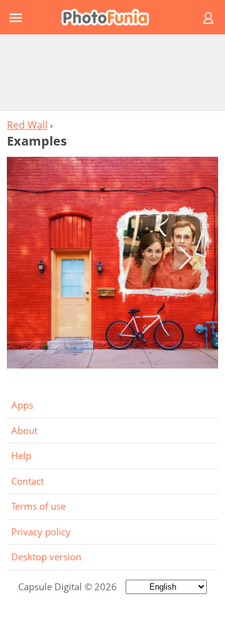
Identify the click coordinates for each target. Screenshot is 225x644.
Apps (22, 405)
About (24, 430)
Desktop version (46, 556)
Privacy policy (41, 531)
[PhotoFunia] (110, 17)
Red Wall (27, 125)
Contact (27, 481)
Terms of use (38, 506)
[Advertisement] (112, 72)
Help (21, 455)
